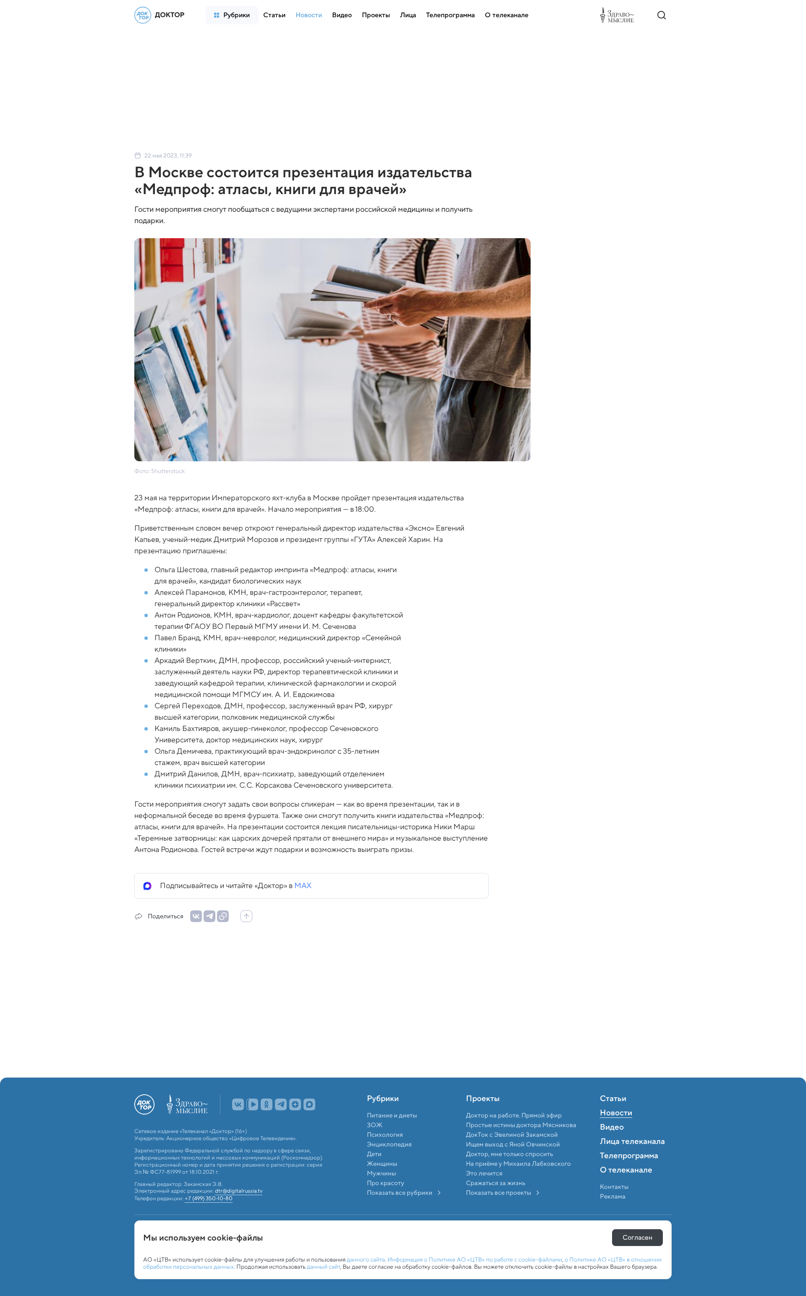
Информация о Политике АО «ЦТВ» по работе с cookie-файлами (474, 1259)
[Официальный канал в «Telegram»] (281, 1123)
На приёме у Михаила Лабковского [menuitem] (518, 1182)
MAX (302, 885)
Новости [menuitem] (616, 1131)
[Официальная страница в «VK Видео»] (252, 1123)
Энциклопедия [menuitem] (389, 1163)
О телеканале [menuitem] (626, 1188)
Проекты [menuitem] (483, 1117)
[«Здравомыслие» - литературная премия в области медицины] (619, 15)
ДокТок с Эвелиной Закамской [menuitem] (512, 1153)
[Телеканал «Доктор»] (161, 15)
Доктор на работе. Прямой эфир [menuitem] (514, 1134)
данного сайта (366, 1259)
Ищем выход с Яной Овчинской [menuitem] (513, 1163)
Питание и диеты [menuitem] (392, 1134)
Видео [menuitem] (612, 1146)
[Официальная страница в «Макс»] (309, 1123)
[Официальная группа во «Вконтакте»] (238, 1123)
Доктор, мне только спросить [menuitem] (509, 1172)
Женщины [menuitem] (382, 1182)
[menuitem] (232, 15)
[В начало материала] (246, 916)
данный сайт (323, 1266)
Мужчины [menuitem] (381, 1192)
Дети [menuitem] (375, 1172)
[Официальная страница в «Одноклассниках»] (266, 1123)
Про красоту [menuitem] (385, 1201)
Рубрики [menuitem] (383, 1117)
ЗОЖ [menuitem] (374, 1143)
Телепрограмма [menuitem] (629, 1174)
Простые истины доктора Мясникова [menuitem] (521, 1143)
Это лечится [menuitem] (484, 1192)
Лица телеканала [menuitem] (632, 1160)
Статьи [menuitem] (613, 1117)
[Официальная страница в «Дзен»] (295, 1123)
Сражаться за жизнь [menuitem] (495, 1201)
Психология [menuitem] (385, 1153)
